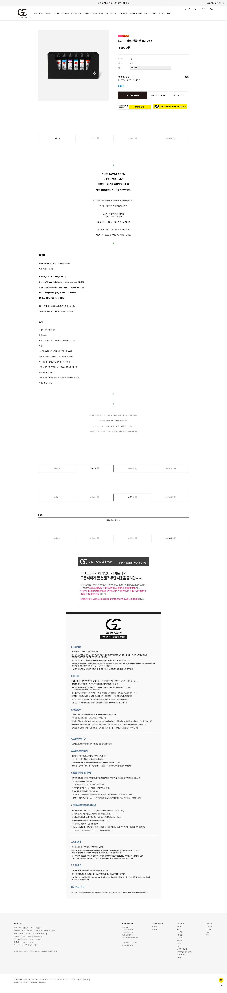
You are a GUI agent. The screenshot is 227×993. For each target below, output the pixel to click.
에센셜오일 (65, 13)
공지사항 (179, 926)
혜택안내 (179, 932)
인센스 (146, 13)
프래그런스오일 (76, 13)
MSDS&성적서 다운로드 (184, 952)
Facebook (209, 923)
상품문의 (132, 138)
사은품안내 (180, 935)
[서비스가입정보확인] (83, 980)
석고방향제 (113, 13)
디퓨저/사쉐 (123, 13)
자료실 (179, 957)
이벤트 (179, 929)
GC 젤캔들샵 (18, 923)
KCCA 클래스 (38, 13)
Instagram (209, 926)
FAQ (178, 946)
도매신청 (179, 938)
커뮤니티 (168, 13)
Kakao (208, 935)
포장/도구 (154, 13)
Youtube (208, 929)
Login (185, 9)
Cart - (205, 9)
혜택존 (161, 13)
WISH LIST (179, 95)
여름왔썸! (49, 13)
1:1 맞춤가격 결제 (182, 949)
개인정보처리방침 (157, 923)
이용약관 (154, 926)
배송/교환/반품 (170, 138)
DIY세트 (56, 13)
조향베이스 (86, 13)
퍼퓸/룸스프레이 (97, 13)
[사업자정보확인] (42, 934)
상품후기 (93, 138)
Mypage (197, 9)
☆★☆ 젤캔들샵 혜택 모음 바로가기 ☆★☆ (113, 3)
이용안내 (154, 929)
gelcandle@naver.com (27, 942)
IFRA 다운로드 (181, 955)
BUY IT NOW (133, 95)
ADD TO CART (158, 95)
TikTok (208, 932)
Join (190, 9)
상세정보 (56, 138)
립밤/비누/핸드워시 (135, 13)
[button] (168, 3)
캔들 (106, 13)
